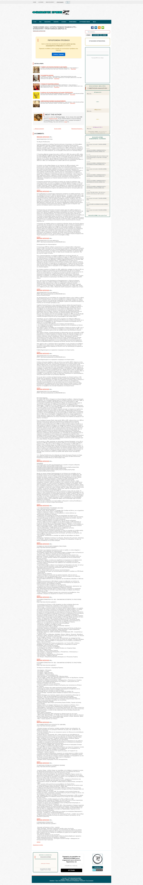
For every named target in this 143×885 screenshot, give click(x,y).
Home (34, 2)
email (65, 121)
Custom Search (74, 879)
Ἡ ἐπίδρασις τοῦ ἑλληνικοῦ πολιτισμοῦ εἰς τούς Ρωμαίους (53, 66)
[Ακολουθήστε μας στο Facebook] (92, 27)
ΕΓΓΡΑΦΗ (71, 870)
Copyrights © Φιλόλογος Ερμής (45, 869)
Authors (40, 2)
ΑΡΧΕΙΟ (104, 35)
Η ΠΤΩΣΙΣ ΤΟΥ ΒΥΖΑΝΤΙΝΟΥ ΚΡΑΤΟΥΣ (49, 83)
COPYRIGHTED (97, 867)
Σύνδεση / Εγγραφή (58, 54)
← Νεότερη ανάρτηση (39, 128)
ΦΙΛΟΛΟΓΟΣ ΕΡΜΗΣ (76, 878)
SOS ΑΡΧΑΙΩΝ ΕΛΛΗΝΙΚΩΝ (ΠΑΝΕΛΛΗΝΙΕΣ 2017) (97, 204)
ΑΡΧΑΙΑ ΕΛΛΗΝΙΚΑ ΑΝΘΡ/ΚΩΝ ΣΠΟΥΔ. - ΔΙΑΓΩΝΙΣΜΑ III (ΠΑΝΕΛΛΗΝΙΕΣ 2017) (96, 151)
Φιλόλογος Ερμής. (53, 118)
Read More (73, 68)
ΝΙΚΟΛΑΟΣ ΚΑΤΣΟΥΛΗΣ (43, 137)
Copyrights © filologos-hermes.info (97, 132)
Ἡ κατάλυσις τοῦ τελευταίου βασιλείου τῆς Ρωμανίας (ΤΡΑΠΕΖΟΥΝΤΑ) (56, 92)
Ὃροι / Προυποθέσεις (60, 880)
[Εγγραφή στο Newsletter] (99, 27)
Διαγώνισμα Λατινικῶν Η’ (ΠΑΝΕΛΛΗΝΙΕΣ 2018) (97, 210)
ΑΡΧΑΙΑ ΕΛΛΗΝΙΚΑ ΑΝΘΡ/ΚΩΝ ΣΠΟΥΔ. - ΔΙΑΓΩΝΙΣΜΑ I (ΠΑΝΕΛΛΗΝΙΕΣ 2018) (96, 187)
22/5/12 (38, 190)
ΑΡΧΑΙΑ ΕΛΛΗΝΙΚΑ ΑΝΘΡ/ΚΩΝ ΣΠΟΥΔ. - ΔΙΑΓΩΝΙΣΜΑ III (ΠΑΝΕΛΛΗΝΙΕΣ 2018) (96, 181)
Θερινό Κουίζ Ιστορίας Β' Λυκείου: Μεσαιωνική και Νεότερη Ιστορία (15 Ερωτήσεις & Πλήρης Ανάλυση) (97, 157)
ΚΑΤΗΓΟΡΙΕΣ (96, 35)
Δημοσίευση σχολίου (38, 845)
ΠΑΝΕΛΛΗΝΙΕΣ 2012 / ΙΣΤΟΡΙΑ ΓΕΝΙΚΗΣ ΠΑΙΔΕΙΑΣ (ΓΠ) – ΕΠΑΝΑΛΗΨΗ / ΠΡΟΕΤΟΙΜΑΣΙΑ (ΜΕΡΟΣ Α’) (55, 28)
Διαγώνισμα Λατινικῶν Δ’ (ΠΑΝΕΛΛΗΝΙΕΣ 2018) (97, 169)
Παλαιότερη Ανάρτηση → (77, 128)
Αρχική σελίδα (57, 128)
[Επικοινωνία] (102, 27)
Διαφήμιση (82, 880)
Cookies (81, 879)
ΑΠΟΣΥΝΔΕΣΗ (60, 2)
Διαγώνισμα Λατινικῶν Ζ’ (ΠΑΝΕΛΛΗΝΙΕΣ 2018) (97, 199)
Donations (52, 880)
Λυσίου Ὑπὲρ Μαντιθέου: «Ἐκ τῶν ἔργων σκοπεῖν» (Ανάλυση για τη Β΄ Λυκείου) (96, 193)
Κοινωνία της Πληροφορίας (73, 880)
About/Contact (50, 2)
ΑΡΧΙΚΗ (88, 35)
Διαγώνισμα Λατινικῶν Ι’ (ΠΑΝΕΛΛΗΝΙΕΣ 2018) (96, 145)
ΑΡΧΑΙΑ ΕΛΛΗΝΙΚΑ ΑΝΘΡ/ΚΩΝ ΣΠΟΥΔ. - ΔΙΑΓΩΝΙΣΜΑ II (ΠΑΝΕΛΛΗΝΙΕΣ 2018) (96, 163)
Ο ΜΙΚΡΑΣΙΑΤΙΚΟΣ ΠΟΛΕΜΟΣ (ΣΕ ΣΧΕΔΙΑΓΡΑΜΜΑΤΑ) (53, 101)
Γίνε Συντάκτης (89, 880)
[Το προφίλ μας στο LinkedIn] (96, 27)
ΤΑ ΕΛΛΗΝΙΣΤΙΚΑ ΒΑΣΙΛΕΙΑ (46, 75)
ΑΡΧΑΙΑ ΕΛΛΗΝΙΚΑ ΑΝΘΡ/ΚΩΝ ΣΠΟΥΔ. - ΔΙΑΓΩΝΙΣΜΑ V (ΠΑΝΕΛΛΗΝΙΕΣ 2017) (96, 175)
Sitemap (63, 879)
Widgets (67, 879)
